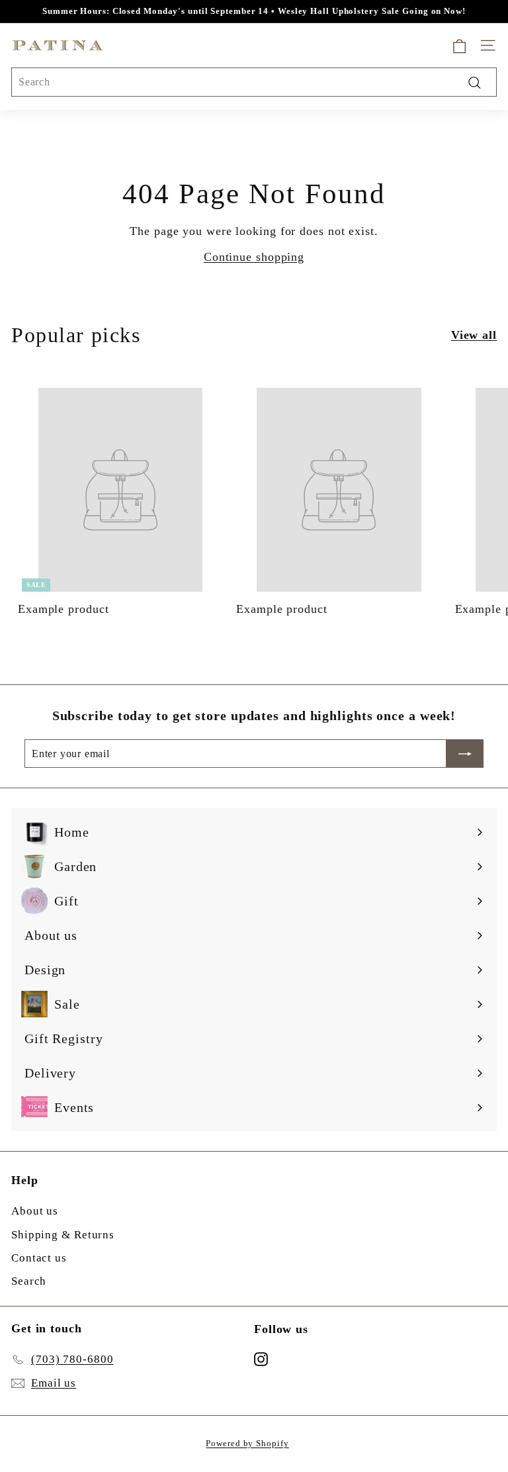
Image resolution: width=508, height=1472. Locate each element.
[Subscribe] (465, 753)
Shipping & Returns (62, 1234)
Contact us (39, 1258)
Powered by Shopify (247, 1443)
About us (34, 1211)
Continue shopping (254, 256)
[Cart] (459, 45)
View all (474, 335)
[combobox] (254, 82)
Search (28, 1281)
